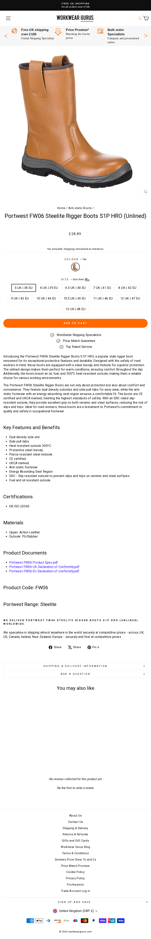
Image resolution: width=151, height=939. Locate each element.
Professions (75, 884)
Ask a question (75, 673)
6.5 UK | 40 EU (75, 288)
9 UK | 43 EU (20, 298)
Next (146, 35)
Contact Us (75, 822)
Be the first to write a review (75, 788)
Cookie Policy (75, 872)
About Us (75, 815)
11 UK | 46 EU (103, 298)
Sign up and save (74, 902)
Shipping (69, 248)
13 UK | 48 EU (75, 309)
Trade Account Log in (75, 891)
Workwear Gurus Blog (75, 847)
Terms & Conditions (75, 853)
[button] (75, 787)
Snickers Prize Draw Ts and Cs (75, 859)
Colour (75, 259)
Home (61, 208)
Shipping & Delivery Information (75, 666)
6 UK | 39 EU (49, 288)
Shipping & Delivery (75, 828)
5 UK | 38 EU (24, 288)
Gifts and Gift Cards (75, 840)
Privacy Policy (75, 878)
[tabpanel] (32, 34)
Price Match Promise (75, 866)
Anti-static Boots (80, 208)
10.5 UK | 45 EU (75, 298)
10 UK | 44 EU (46, 298)
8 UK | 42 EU (127, 288)
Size (73, 279)
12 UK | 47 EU (130, 298)
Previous (6, 36)
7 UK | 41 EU (102, 288)
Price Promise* (77, 30)
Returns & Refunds (75, 834)
